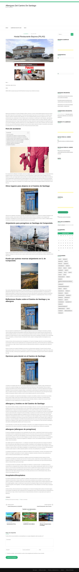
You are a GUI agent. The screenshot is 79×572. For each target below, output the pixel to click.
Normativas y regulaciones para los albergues (65, 281)
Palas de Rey (61, 290)
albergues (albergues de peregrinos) (13, 143)
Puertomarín (68, 295)
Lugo (64, 274)
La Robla (60, 272)
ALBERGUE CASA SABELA (29, 524)
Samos (66, 299)
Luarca (59, 274)
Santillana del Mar (61, 308)
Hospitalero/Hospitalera (11, 144)
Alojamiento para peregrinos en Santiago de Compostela (16, 136)
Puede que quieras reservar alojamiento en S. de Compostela (17, 138)
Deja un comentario (24, 499)
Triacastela (60, 310)
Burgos (60, 263)
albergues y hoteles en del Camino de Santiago (15, 142)
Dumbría (67, 265)
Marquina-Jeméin (61, 276)
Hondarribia (60, 270)
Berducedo (60, 261)
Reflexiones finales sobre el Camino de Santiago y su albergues (18, 139)
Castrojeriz (66, 263)
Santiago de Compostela (62, 306)
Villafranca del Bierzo (68, 310)
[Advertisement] (39, 17)
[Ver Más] (65, 65)
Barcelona (65, 259)
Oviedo (60, 288)
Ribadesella (67, 297)
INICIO (7, 27)
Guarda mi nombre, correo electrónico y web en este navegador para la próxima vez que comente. (25, 553)
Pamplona (68, 290)
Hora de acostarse (10, 134)
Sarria (68, 308)
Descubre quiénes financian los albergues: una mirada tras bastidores (65, 116)
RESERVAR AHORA (63, 212)
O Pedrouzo (60, 284)
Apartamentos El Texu (11, 524)
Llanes (69, 272)
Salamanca (60, 299)
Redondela (60, 297)
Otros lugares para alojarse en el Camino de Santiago (16, 135)
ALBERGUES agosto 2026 (16, 27)
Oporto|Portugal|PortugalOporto (63, 286)
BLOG (25, 27)
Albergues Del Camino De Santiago (21, 5)
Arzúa (59, 259)
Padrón (65, 288)
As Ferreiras (8, 497)
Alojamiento (26, 33)
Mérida (68, 276)
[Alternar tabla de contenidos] (27, 133)
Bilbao (66, 261)
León (65, 272)
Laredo (66, 270)
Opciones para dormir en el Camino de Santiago (15, 140)
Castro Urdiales (61, 265)
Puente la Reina (61, 295)
